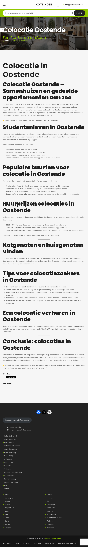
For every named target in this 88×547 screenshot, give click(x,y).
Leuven (49, 498)
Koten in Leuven (10, 439)
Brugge (7, 501)
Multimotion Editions (53, 538)
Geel (6, 514)
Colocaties (8, 462)
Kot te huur (7, 543)
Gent (6, 521)
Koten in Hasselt (10, 449)
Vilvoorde (50, 528)
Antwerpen (8, 498)
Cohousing (8, 456)
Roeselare (50, 511)
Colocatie (8, 459)
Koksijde (7, 528)
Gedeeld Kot (9, 475)
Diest (6, 511)
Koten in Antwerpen (12, 446)
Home (7, 41)
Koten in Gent (9, 442)
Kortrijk (49, 494)
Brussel (7, 504)
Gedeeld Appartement (13, 472)
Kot (5, 485)
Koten (6, 489)
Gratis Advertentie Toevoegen (17, 420)
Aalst (6, 494)
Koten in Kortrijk (10, 452)
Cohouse (7, 466)
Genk (6, 518)
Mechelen (50, 504)
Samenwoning (10, 479)
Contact (37, 543)
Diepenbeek (9, 508)
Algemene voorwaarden (67, 543)
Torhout (49, 521)
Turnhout (50, 524)
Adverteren (49, 543)
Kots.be (18, 427)
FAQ (17, 543)
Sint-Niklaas (51, 514)
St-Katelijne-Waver (54, 518)
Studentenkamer (11, 482)
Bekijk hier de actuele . (32, 120)
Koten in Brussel (10, 436)
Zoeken (79, 13)
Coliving (7, 469)
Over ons (26, 543)
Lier (47, 501)
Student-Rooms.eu (23, 430)
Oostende (50, 508)
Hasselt (7, 524)
